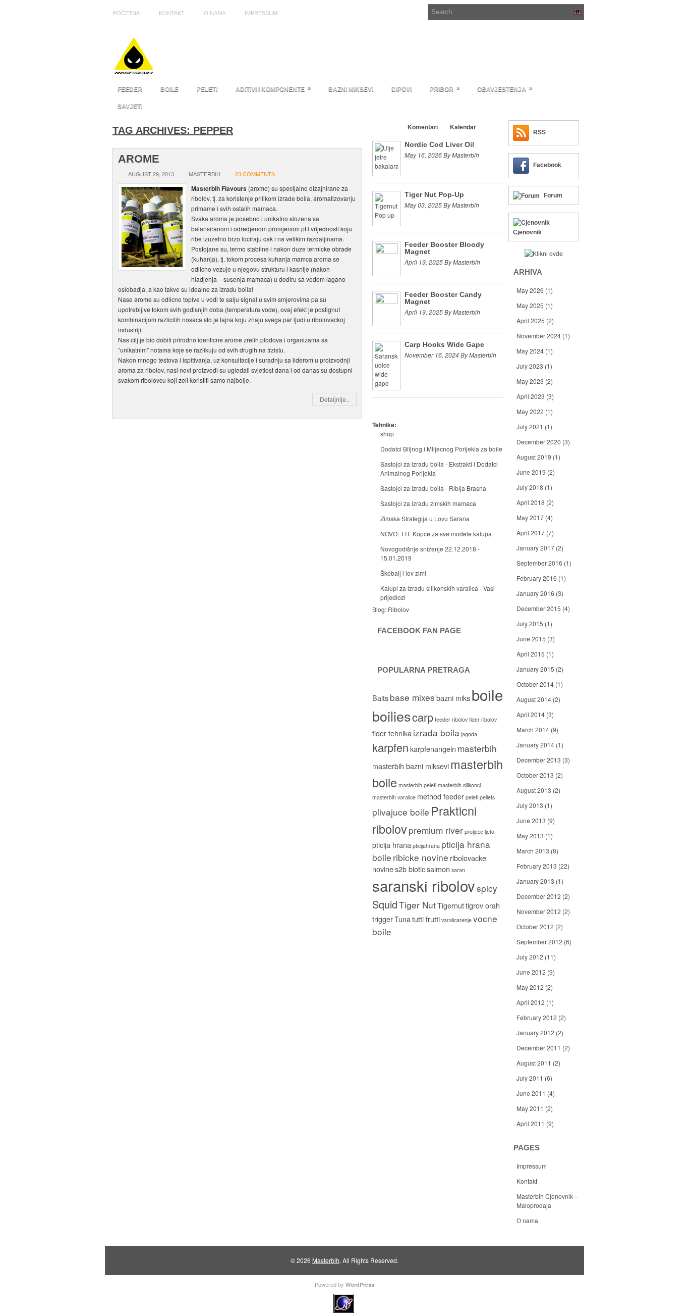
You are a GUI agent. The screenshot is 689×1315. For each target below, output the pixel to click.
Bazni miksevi (350, 89)
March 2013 (532, 850)
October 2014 (535, 684)
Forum (553, 195)
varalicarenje (456, 920)
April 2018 (530, 502)
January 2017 (535, 547)
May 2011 (530, 1108)
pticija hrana (391, 845)
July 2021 (529, 426)
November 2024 (538, 335)
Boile (169, 89)
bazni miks (453, 698)
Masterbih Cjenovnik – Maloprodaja (547, 1200)
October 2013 (535, 775)
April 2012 (530, 1002)
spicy (487, 888)
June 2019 (531, 472)
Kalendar (463, 127)
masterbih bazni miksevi (410, 766)
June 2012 (531, 972)
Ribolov (398, 609)
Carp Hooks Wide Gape (444, 344)
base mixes (412, 697)
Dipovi (401, 89)
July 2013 (529, 805)
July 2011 (529, 1078)
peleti (472, 797)
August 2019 (533, 456)
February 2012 (536, 1017)
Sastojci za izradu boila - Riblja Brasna (433, 488)
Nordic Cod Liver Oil (439, 144)
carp (422, 717)
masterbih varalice (394, 797)
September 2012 (539, 941)
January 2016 (535, 593)
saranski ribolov (423, 885)
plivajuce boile (400, 811)
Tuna (402, 919)
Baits (380, 698)
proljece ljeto (479, 831)
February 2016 (536, 578)
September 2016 (539, 563)
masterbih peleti (417, 785)
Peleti (207, 89)
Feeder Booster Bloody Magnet (444, 248)
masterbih (477, 748)
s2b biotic (410, 869)
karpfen (390, 747)
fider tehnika (392, 733)
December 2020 (538, 441)
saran (458, 870)
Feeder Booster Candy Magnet (443, 298)
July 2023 (529, 366)
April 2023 (530, 396)
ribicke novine (420, 857)
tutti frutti (426, 919)
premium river (436, 830)
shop (387, 433)
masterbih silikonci (459, 785)
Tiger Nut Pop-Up (434, 194)
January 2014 (535, 744)
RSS (539, 132)
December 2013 (538, 759)
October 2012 (535, 926)
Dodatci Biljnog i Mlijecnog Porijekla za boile (441, 448)
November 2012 (538, 911)
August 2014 (533, 699)
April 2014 (530, 714)
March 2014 (532, 729)
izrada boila (436, 732)
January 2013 (535, 881)
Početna (126, 13)
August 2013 (533, 790)
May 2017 (530, 517)
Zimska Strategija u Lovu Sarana (425, 518)
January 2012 (535, 1032)
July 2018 (529, 487)
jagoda (469, 734)
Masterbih (325, 1260)
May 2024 (530, 350)
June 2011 (531, 1093)
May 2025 (530, 305)
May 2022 (530, 411)
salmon (438, 869)
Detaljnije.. (334, 399)
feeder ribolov (451, 719)
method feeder (440, 796)
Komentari (423, 127)
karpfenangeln (433, 749)
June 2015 (531, 638)
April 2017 (530, 532)
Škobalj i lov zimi (403, 573)
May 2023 (530, 381)
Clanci (386, 127)
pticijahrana (426, 845)
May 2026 (530, 290)
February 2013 (536, 866)
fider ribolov (483, 719)
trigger (382, 919)
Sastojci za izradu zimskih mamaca (428, 503)
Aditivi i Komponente (273, 88)
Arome (138, 159)
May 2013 (530, 835)
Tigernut (450, 905)
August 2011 (533, 1062)
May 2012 (530, 987)
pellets (487, 797)
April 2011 (530, 1123)
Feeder (130, 89)
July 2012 (529, 956)
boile (487, 694)
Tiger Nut (417, 904)
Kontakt (172, 13)
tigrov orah (483, 905)
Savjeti (130, 106)
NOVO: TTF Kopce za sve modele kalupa (436, 533)
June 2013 (531, 820)
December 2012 (538, 896)
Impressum (261, 13)
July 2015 (529, 623)
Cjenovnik (527, 232)
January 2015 (535, 669)
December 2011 (538, 1047)
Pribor (445, 88)
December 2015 (538, 608)
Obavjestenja (505, 88)
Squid (384, 904)
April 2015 (530, 653)
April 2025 (530, 320)
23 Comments (255, 174)
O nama (214, 13)
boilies (391, 716)
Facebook (547, 165)
